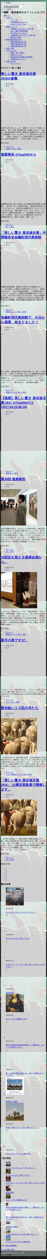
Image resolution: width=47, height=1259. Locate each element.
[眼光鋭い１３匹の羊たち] (19, 754)
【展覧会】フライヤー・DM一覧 (23, 35)
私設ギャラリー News (19, 24)
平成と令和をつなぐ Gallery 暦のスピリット (22, 1128)
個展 (7, 473)
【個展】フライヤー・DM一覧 (22, 29)
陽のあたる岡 (16, 37)
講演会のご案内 (12, 1101)
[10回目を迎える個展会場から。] (19, 608)
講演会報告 (10, 993)
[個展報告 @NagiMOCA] (19, 200)
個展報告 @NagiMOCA (18, 154)
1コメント (9, 147)
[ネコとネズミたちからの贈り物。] (8, 1240)
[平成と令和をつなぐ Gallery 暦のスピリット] (8, 1232)
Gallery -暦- (10, 48)
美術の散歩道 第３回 (18, 42)
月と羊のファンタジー (19, 33)
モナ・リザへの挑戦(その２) (16, 1019)
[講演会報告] (8, 1190)
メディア (14, 20)
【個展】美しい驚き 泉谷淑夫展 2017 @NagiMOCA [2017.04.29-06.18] (23, 402)
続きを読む (5, 143)
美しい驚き (17, 149)
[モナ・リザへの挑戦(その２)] (8, 1198)
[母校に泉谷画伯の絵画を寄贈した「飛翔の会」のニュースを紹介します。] (8, 1205)
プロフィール (11, 50)
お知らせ (9, 149)
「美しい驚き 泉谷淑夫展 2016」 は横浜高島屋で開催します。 (23, 784)
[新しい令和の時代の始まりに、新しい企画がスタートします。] (8, 1215)
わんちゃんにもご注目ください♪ (18, 938)
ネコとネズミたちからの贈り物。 (18, 1154)
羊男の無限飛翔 (11, 7)
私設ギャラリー (16, 55)
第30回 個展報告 (13, 479)
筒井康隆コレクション (19, 22)
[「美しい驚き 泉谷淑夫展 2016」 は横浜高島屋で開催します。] (19, 835)
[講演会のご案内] (8, 1225)
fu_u (7, 86)
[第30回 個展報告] (19, 525)
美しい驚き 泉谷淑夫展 (19, 31)
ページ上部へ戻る (7, 1249)
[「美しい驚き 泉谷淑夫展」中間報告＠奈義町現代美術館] (19, 283)
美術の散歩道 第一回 (18, 46)
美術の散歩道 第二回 (18, 44)
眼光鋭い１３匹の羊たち (20, 708)
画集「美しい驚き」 (18, 53)
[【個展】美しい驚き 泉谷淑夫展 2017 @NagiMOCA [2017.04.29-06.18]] (19, 467)
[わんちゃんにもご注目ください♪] (8, 1173)
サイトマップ (16, 63)
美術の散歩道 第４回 (13, 39)
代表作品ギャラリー (18, 59)
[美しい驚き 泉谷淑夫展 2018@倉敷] (19, 124)
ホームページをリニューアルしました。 (21, 912)
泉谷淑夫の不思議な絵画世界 (22, 57)
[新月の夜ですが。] (19, 686)
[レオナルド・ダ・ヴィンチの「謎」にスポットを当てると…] (8, 1181)
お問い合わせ (11, 61)
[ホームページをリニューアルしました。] (8, 1166)
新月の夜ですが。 (14, 640)
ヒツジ (8, 702)
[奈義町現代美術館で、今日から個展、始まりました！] (19, 368)
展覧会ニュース (12, 26)
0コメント (9, 225)
